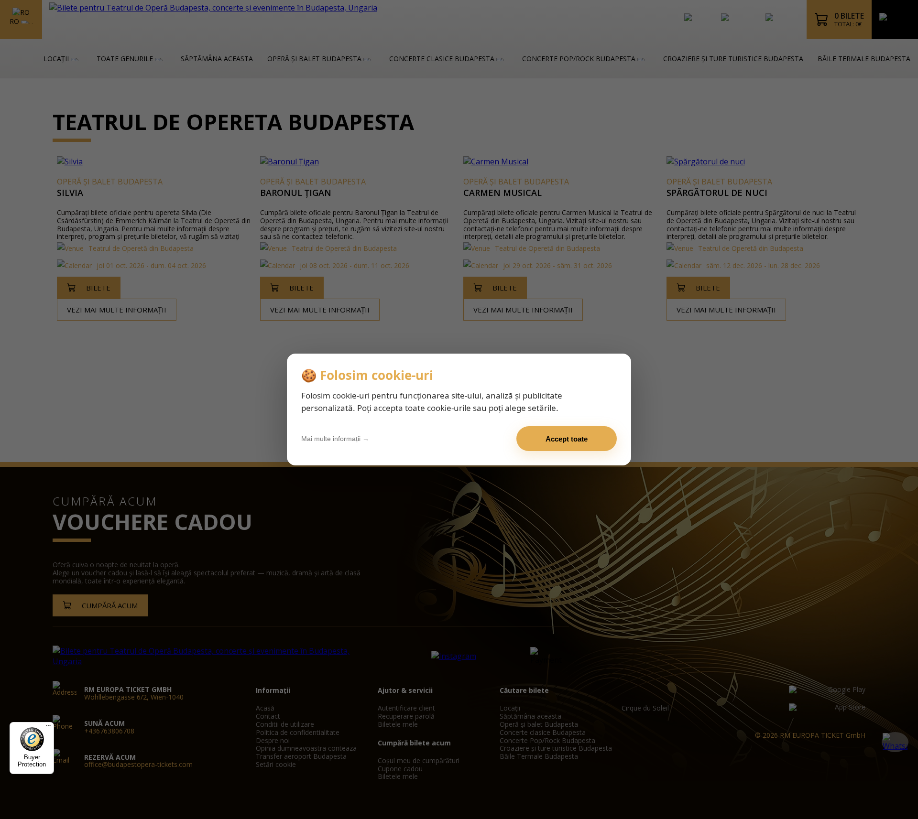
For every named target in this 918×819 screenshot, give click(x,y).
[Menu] (48, 727)
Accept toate (567, 439)
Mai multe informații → (335, 438)
